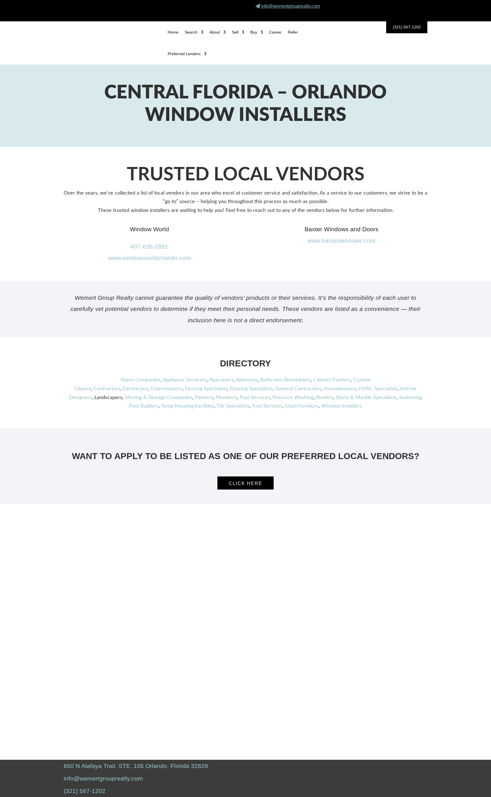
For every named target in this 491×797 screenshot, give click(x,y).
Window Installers (341, 406)
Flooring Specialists (251, 388)
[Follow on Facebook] (391, 13)
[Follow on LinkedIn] (418, 13)
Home (173, 32)
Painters (204, 397)
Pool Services (255, 397)
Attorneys (247, 380)
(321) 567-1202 (407, 27)
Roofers (324, 397)
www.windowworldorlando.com (149, 258)
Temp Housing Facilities (187, 406)
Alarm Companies (140, 380)
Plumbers (226, 397)
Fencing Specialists (206, 388)
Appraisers (221, 380)
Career (275, 32)
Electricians (135, 388)
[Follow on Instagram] (405, 13)
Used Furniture (302, 406)
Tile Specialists (233, 406)
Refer (293, 32)
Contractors (106, 388)
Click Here (245, 483)
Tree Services (267, 406)
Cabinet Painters (332, 380)
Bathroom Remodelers (285, 380)
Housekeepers (340, 388)
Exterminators (166, 388)
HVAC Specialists (378, 388)
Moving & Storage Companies (158, 397)
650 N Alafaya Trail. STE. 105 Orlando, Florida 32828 (136, 766)
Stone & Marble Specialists (366, 397)
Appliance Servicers (185, 380)
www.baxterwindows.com (341, 240)
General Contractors (298, 388)
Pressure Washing (292, 397)
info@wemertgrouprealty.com (290, 6)
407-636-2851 (149, 246)
